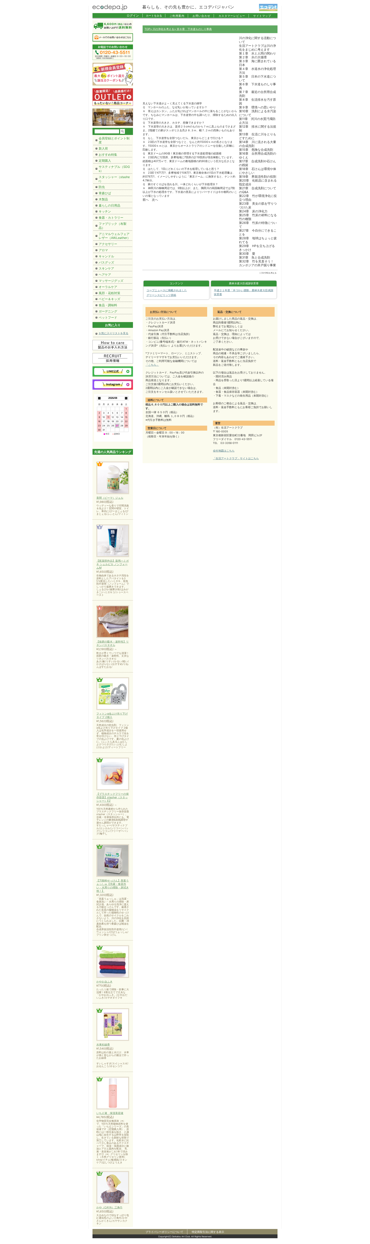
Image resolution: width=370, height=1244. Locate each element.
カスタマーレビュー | (234, 15)
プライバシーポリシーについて (164, 1231)
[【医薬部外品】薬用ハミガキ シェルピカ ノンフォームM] (112, 541)
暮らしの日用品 (109, 205)
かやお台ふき (104, 981)
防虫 (102, 187)
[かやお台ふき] (112, 962)
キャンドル (106, 256)
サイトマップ (262, 15)
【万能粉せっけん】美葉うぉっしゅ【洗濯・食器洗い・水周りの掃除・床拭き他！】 (112, 885)
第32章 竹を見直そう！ (256, 261)
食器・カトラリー (111, 217)
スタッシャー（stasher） (114, 179)
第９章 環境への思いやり (257, 107)
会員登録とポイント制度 (114, 140)
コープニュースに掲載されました (166, 290)
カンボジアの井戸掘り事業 (257, 265)
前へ (146, 200)
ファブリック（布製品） (112, 226)
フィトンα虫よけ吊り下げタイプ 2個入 (112, 715)
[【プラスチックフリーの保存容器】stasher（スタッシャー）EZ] (112, 774)
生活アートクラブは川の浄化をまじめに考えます (257, 47)
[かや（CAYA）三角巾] (112, 1187)
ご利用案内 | (179, 15)
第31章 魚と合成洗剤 (254, 257)
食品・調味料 (108, 305)
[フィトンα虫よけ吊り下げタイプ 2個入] (112, 694)
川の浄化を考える (163, 29)
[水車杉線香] (112, 1024)
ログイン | (135, 15)
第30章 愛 (247, 253)
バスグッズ (106, 262)
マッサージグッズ (111, 281)
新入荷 (103, 148)
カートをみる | (156, 15)
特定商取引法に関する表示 (208, 1231)
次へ (155, 200)
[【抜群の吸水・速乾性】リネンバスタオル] (112, 622)
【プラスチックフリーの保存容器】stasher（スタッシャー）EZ (112, 797)
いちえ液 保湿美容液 (109, 1113)
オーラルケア (108, 287)
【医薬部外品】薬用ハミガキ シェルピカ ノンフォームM (112, 564)
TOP (147, 29)
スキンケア (106, 268)
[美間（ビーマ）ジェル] (112, 478)
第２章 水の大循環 (253, 57)
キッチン (105, 211)
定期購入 (105, 160)
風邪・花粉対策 (109, 293)
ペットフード (108, 317)
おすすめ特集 (108, 155)
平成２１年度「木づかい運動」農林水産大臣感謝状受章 (243, 292)
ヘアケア (105, 274)
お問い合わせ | (204, 15)
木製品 (103, 199)
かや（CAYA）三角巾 (109, 1207)
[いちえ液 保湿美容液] (112, 1093)
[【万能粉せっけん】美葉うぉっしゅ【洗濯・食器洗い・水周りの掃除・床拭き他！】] (112, 860)
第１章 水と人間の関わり (257, 53)
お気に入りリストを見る (113, 333)
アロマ (103, 250)
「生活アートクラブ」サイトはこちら (236, 458)
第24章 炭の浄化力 (253, 211)
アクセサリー (108, 244)
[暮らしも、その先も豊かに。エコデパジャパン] (109, 9)
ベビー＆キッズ (109, 299)
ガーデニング (108, 311)
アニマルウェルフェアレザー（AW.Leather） (114, 236)
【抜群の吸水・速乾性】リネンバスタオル (112, 643)
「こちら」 (152, 364)
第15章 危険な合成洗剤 (256, 150)
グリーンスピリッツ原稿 (161, 295)
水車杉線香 (103, 1044)
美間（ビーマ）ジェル (109, 497)
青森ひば (105, 193)
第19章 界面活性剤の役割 (257, 176)
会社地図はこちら (224, 450)
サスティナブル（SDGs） (114, 169)
